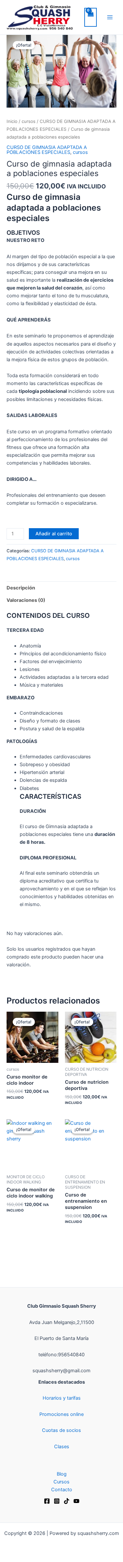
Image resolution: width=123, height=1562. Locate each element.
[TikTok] (67, 1501)
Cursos (61, 1482)
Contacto (61, 1490)
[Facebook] (47, 1501)
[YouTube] (76, 1501)
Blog (62, 1474)
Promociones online (61, 1414)
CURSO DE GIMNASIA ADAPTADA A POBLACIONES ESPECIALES (47, 149)
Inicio (12, 121)
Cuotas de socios (61, 1430)
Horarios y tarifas (62, 1398)
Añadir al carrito (53, 534)
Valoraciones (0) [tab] (26, 600)
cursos (28, 121)
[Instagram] (57, 1501)
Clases (61, 1447)
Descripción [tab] (21, 588)
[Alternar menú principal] (109, 17)
